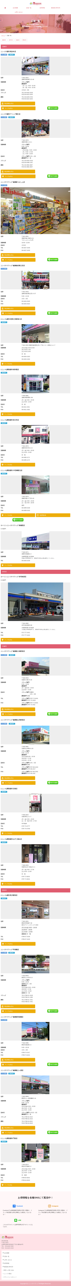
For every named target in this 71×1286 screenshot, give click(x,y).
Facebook (19, 1206)
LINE (19, 1220)
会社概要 (15, 8)
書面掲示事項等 (55, 8)
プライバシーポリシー (10, 1277)
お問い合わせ (19, 12)
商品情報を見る (8, 103)
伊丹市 (11, 40)
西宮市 (24, 40)
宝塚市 (18, 40)
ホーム (3, 35)
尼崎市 (4, 40)
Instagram (55, 1206)
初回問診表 (43, 515)
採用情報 (42, 8)
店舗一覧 (28, 8)
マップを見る (9, 108)
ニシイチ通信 (7, 1273)
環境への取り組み (9, 1270)
